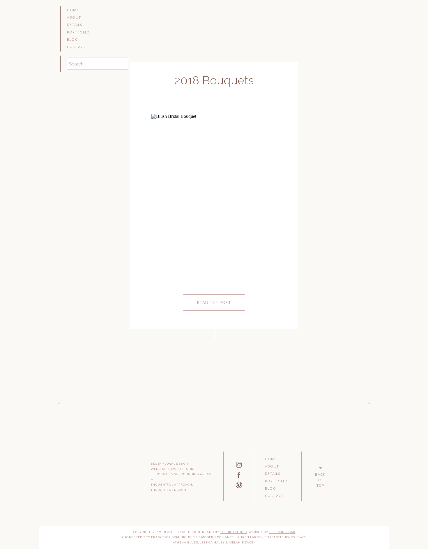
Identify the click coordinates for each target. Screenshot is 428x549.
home (73, 10)
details (74, 24)
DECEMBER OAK (282, 532)
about (74, 17)
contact (76, 47)
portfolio (78, 32)
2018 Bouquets (214, 80)
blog (72, 39)
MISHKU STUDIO (233, 532)
